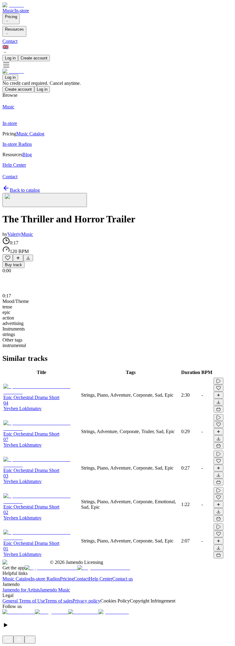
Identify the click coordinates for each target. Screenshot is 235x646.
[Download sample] (28, 258)
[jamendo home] (13, 5)
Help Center (100, 578)
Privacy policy (86, 600)
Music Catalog (16, 578)
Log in (10, 58)
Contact (9, 41)
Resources (14, 29)
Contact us (122, 578)
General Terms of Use (23, 600)
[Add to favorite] (7, 258)
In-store (21, 10)
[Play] (44, 200)
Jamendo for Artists (21, 589)
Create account (34, 58)
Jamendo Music (55, 589)
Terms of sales (59, 600)
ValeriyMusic (20, 234)
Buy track (13, 265)
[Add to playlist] (18, 258)
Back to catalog (25, 190)
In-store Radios (45, 578)
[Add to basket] (218, 409)
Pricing (11, 16)
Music (8, 10)
